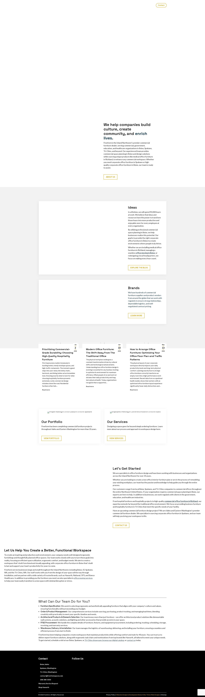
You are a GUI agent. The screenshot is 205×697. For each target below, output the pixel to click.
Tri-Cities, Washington (48, 672)
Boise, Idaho (44, 664)
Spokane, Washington (48, 668)
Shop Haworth (43, 687)
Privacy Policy (111, 695)
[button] (175, 3)
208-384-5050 (45, 680)
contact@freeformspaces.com (51, 676)
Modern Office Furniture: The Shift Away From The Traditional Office (100, 353)
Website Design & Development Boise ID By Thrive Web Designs (138, 695)
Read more (46, 390)
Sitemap (164, 695)
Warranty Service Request (48, 683)
